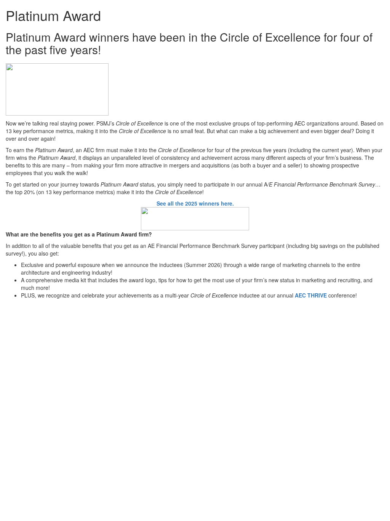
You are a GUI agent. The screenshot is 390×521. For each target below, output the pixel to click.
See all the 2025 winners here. (195, 203)
